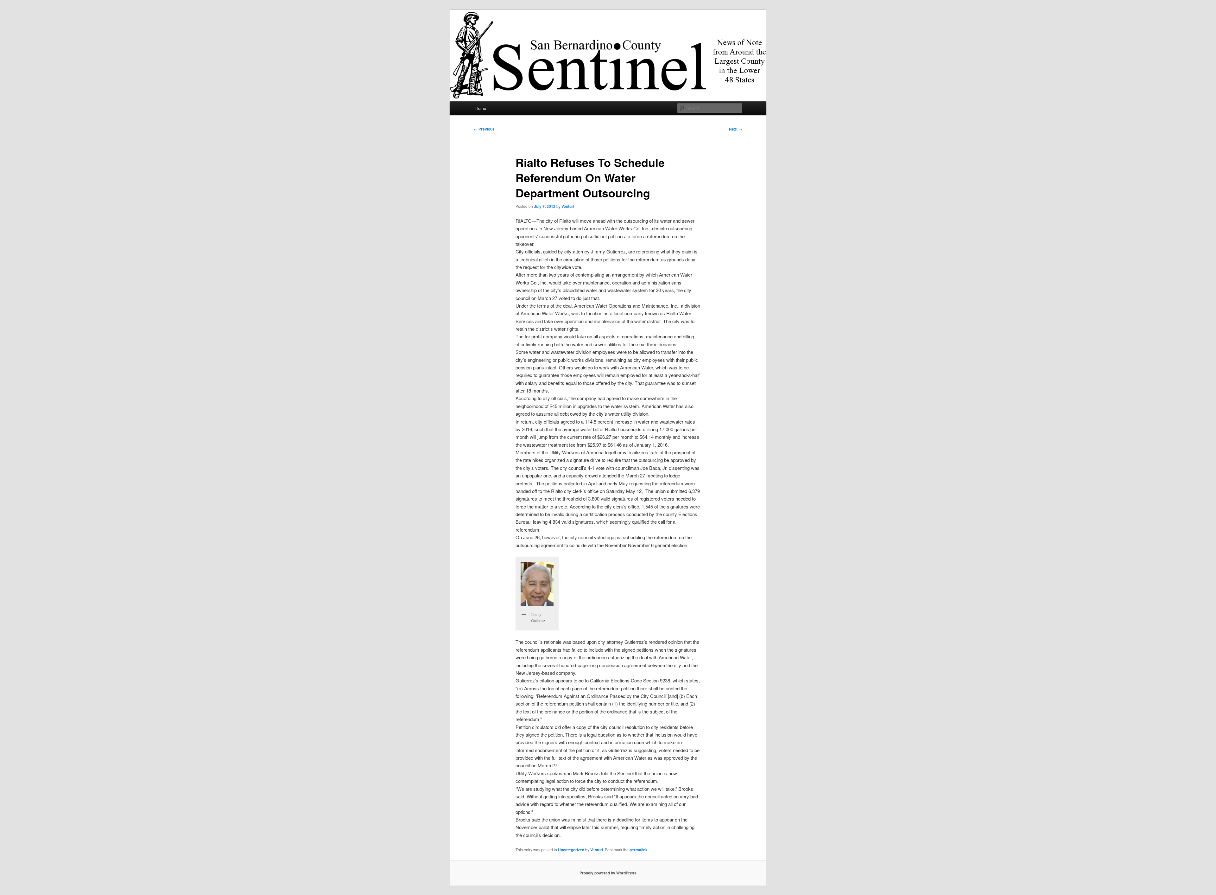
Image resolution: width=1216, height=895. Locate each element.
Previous (484, 129)
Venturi (567, 206)
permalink (639, 850)
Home (480, 108)
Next (735, 129)
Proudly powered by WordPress (608, 873)
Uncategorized (571, 850)
